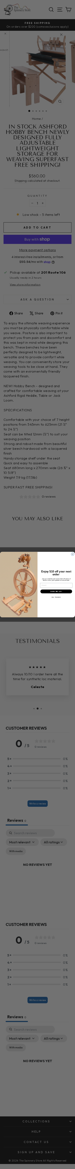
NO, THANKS (56, 597)
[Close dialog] (72, 554)
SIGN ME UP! (56, 591)
